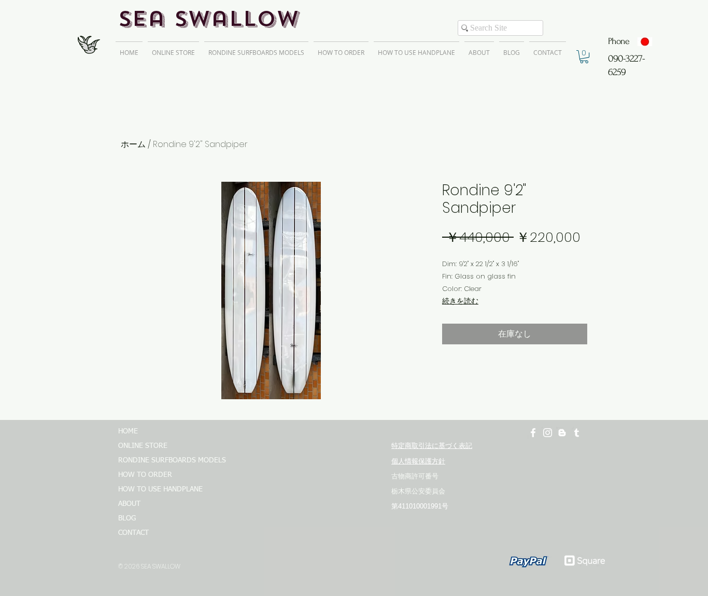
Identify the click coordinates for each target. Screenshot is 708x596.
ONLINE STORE (142, 445)
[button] (584, 56)
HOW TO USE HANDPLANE (160, 489)
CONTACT (133, 532)
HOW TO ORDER (145, 474)
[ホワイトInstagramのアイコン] (548, 433)
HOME (128, 431)
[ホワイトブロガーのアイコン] (562, 433)
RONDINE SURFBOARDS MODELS (167, 460)
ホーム (133, 144)
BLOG (127, 518)
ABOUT (129, 503)
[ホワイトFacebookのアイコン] (533, 433)
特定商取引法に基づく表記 (431, 445)
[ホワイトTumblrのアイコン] (577, 433)
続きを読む (460, 301)
